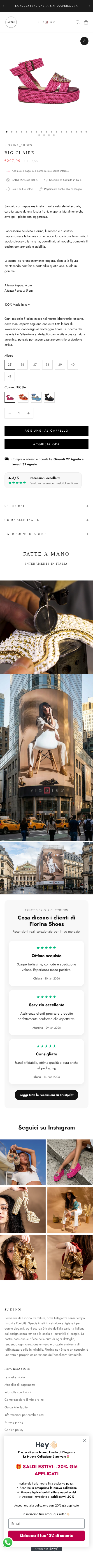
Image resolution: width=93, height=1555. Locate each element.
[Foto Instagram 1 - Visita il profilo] (23, 1162)
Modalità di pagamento (20, 1384)
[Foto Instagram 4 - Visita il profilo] (70, 1210)
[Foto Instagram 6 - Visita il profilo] (70, 1257)
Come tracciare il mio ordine (24, 1399)
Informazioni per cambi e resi (24, 1414)
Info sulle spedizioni (18, 1392)
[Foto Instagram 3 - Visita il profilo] (23, 1210)
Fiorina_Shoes (18, 145)
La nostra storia (15, 1377)
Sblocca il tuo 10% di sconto (47, 1535)
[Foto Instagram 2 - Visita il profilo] (70, 1162)
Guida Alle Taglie (16, 1407)
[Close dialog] (84, 1440)
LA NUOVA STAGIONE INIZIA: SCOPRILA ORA (46, 6)
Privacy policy (14, 1422)
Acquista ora (46, 444)
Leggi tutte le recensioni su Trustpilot (46, 1095)
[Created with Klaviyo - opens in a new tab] (46, 1549)
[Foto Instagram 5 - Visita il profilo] (23, 1257)
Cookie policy (14, 1429)
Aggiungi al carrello (46, 430)
